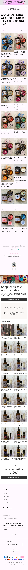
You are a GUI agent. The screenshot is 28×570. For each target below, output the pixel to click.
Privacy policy (7, 564)
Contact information (15, 566)
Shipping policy (22, 564)
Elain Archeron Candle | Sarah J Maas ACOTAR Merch (7, 159)
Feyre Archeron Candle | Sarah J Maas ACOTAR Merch (20, 106)
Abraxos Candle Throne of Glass (7, 206)
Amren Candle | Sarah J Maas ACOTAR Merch (20, 158)
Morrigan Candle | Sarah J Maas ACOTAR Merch (7, 131)
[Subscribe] (23, 529)
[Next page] (17, 238)
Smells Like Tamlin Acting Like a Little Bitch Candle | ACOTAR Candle (20, 179)
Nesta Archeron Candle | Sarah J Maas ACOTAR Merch (20, 133)
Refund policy (21, 562)
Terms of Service (6, 502)
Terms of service (14, 564)
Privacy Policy (6, 499)
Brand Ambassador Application (10, 518)
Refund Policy (6, 496)
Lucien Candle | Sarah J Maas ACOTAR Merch (7, 184)
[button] (1, 8)
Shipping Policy (6, 493)
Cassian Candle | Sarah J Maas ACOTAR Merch (20, 52)
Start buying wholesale (14, 299)
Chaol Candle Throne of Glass (7, 229)
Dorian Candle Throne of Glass (20, 229)
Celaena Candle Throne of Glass (20, 206)
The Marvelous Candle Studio (12, 562)
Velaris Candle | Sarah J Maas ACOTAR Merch (20, 79)
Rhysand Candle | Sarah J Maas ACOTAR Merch (7, 54)
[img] (14, 248)
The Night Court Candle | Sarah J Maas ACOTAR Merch (7, 79)
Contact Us (5, 512)
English (13, 551)
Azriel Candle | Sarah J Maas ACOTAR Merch (6, 105)
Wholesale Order (7, 515)
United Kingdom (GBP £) (13, 544)
